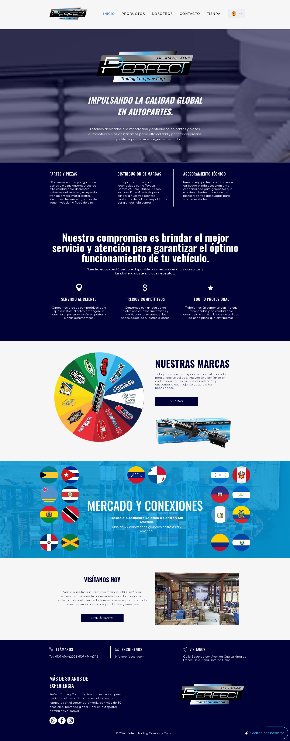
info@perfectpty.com (130, 656)
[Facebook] (62, 720)
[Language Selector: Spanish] (236, 13)
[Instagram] (70, 720)
